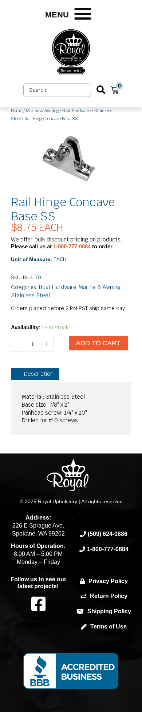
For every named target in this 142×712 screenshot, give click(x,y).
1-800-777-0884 (72, 246)
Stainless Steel (30, 295)
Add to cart (98, 343)
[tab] (35, 374)
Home (16, 111)
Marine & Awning (42, 111)
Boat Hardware (76, 111)
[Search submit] (101, 90)
